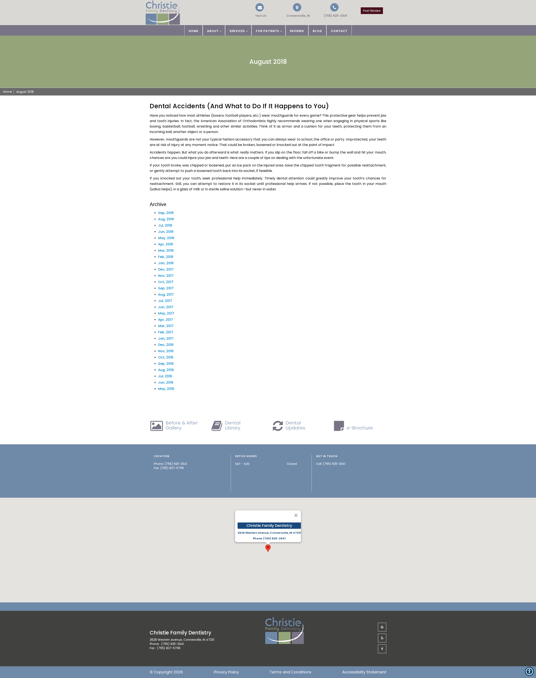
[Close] (296, 515)
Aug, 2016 (166, 369)
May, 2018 (166, 238)
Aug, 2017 (166, 294)
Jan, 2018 (166, 263)
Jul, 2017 (165, 300)
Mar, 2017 (166, 326)
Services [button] (237, 31)
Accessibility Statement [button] (364, 672)
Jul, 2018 (165, 225)
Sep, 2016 (166, 363)
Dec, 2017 (166, 269)
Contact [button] (339, 31)
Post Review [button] (371, 11)
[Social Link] (382, 627)
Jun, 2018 (165, 231)
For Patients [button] (267, 31)
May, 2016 (166, 388)
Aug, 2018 (166, 219)
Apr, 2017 (165, 319)
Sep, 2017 (166, 288)
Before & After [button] (182, 425)
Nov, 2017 (166, 275)
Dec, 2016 (166, 344)
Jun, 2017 (165, 307)
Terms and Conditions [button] (290, 672)
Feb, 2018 (165, 256)
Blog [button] (317, 31)
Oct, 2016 (165, 357)
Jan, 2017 (166, 338)
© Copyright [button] (166, 672)
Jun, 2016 (165, 382)
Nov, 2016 (166, 351)
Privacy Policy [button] (226, 672)
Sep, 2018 (166, 212)
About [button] (213, 31)
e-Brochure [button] (360, 428)
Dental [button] (232, 425)
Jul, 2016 (165, 376)
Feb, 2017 (165, 332)
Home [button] (193, 31)
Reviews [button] (297, 31)
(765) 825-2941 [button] (334, 464)
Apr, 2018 (165, 244)
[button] (334, 10)
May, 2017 (166, 313)
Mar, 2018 (166, 250)
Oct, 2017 (165, 282)
